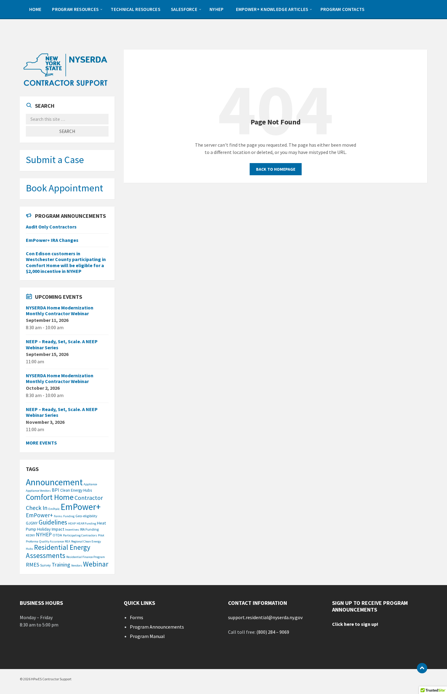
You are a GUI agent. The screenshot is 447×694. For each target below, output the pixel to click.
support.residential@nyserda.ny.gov (265, 617)
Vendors (76, 565)
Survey (45, 565)
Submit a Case (55, 160)
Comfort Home (50, 497)
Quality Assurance (51, 541)
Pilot (101, 535)
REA (67, 541)
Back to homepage (275, 169)
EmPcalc (54, 509)
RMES (32, 564)
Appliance (90, 484)
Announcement (54, 482)
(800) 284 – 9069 (272, 632)
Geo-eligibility (86, 516)
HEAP (72, 523)
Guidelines (53, 522)
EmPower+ (81, 506)
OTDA (57, 535)
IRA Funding (89, 529)
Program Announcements (157, 627)
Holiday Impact (50, 529)
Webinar (95, 564)
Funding (68, 516)
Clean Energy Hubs (76, 490)
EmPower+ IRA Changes (52, 240)
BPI (55, 490)
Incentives (72, 530)
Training (61, 564)
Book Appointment (64, 188)
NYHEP (44, 534)
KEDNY (30, 535)
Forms (58, 516)
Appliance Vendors (38, 491)
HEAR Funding (86, 523)
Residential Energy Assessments (58, 551)
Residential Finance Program (85, 557)
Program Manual (147, 636)
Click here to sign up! (355, 624)
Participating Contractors (80, 535)
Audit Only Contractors (51, 227)
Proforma (32, 541)
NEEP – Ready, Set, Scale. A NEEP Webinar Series (62, 344)
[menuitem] (34, 9)
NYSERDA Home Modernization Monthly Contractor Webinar (59, 310)
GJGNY (32, 523)
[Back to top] (422, 668)
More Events (41, 443)
